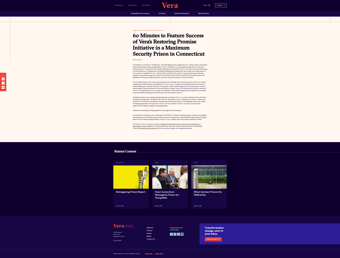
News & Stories (203, 13)
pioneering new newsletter (148, 128)
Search (205, 5)
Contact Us (151, 239)
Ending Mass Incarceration (140, 13)
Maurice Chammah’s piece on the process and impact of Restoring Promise (166, 125)
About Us (150, 227)
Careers (149, 230)
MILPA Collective (166, 71)
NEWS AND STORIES (145, 30)
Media (149, 236)
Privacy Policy (159, 254)
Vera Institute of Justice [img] (170, 5)
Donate (219, 5)
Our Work (162, 13)
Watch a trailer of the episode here (155, 106)
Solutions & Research (181, 13)
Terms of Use (148, 254)
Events (149, 233)
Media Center (158, 30)
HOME (135, 30)
